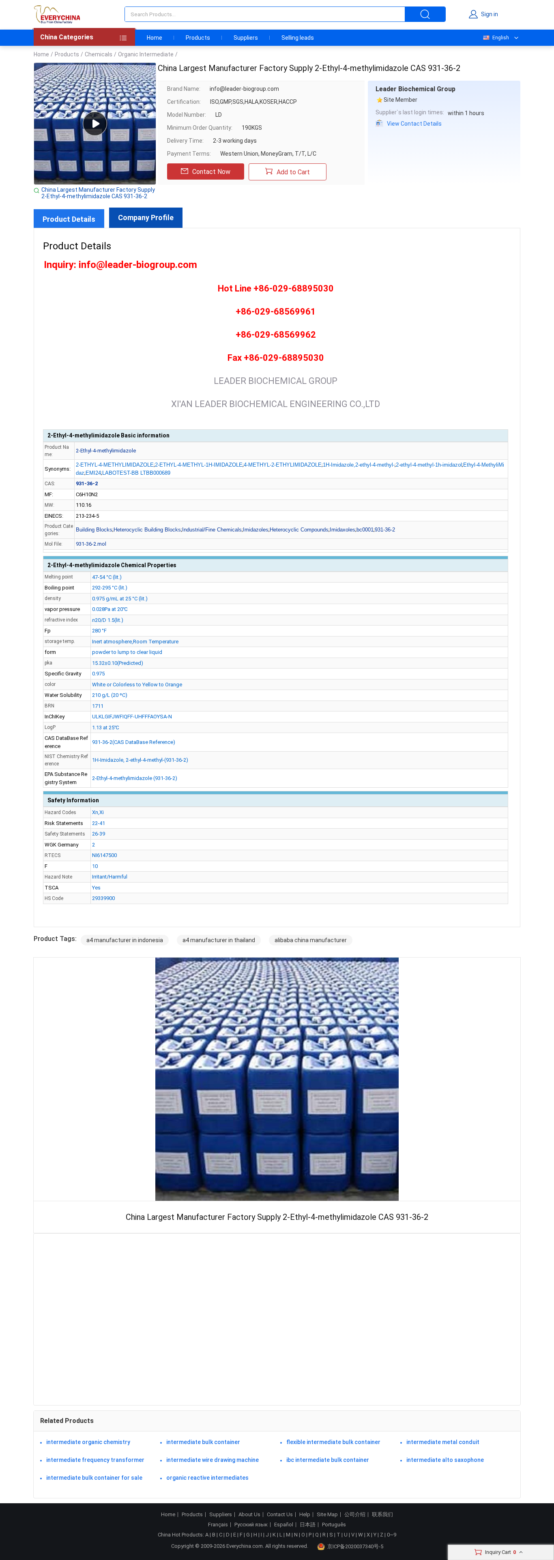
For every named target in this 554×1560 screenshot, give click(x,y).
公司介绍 (354, 1514)
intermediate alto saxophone (445, 1460)
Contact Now (211, 172)
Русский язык (251, 1524)
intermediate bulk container (203, 1442)
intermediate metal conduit (442, 1442)
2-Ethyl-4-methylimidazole (106, 451)
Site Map (327, 1514)
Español (283, 1524)
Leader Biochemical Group (415, 89)
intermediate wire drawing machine (212, 1460)
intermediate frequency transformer (95, 1460)
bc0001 (365, 530)
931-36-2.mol (91, 544)
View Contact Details (414, 123)
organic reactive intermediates (207, 1477)
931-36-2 (385, 530)
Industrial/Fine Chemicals (212, 530)
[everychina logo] (57, 14)
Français (218, 1524)
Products (198, 37)
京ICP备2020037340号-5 (355, 1546)
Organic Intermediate (146, 54)
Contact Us (280, 1514)
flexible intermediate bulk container (333, 1442)
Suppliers (246, 37)
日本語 (308, 1524)
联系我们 (382, 1514)
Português (334, 1524)
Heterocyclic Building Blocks (147, 530)
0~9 (391, 1535)
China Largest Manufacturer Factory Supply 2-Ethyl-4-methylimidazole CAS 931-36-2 (98, 192)
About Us (249, 1514)
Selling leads (297, 37)
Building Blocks (94, 530)
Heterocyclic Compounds (299, 530)
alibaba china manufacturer (311, 940)
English (500, 38)
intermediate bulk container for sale (94, 1477)
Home (154, 37)
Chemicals (98, 54)
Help (304, 1514)
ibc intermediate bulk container (327, 1460)
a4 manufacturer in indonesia (124, 940)
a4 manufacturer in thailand (219, 940)
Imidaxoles (342, 530)
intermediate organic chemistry (88, 1442)
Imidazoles (255, 530)
